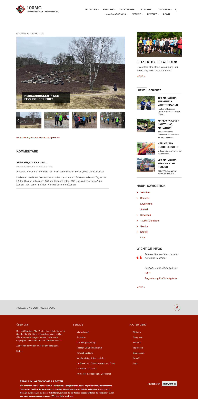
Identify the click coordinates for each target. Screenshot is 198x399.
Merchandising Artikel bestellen (91, 358)
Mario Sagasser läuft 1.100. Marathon (168, 124)
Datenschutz (139, 352)
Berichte (108, 9)
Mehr (18, 351)
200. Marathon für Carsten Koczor (167, 163)
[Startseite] (20, 9)
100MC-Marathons (115, 14)
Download (164, 9)
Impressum (138, 347)
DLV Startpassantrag (86, 342)
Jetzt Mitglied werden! (157, 62)
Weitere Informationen (62, 396)
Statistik (146, 9)
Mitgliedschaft (83, 332)
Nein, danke (169, 384)
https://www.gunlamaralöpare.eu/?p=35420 (38, 137)
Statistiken (81, 337)
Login (166, 14)
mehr (140, 76)
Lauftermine (127, 9)
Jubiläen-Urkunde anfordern (89, 347)
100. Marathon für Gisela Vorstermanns (168, 101)
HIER (147, 273)
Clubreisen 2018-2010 (87, 368)
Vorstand (137, 342)
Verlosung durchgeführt (168, 145)
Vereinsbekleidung (85, 352)
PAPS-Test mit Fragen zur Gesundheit (94, 373)
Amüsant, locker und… (31, 162)
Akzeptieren (154, 383)
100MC (34, 7)
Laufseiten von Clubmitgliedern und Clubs (96, 363)
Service (136, 14)
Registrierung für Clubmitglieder (161, 278)
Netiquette (137, 337)
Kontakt (152, 14)
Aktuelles (91, 9)
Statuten (137, 332)
